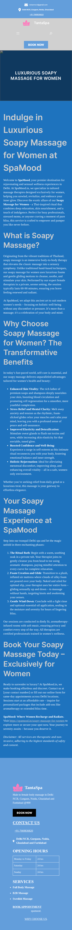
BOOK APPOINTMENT (27, 906)
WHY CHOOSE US (36, 919)
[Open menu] (18, 33)
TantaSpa (41, 23)
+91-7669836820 (37, 14)
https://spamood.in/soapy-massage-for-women (37, 720)
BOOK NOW (36, 44)
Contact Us (26, 822)
